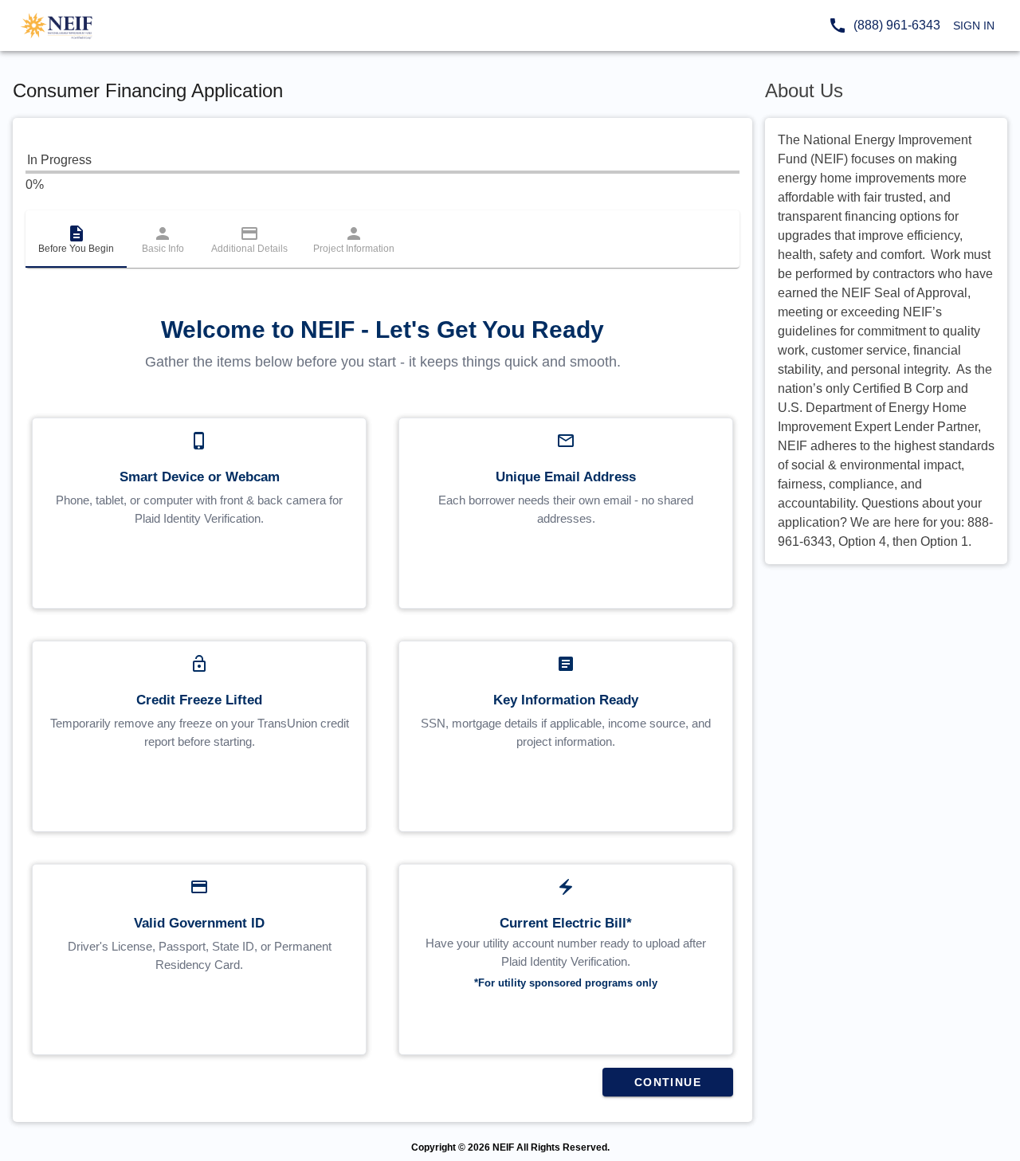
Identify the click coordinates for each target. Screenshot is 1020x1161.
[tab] (76, 239)
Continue (667, 1082)
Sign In (973, 25)
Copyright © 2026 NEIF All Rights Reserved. (510, 1147)
